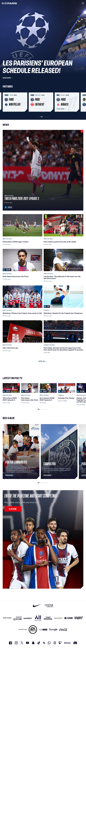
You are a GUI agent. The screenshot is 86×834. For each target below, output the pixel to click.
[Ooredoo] (28, 618)
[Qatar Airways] (49, 605)
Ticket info (60, 109)
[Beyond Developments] (7, 618)
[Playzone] (13, 509)
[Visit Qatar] (17, 618)
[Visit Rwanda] (48, 618)
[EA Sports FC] (33, 629)
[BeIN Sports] (43, 629)
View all (42, 361)
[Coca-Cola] (63, 629)
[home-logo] (9, 3)
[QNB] (68, 618)
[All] (38, 618)
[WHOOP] (58, 618)
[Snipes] (78, 618)
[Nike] (37, 605)
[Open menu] (83, 3)
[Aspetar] (22, 629)
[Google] (53, 629)
